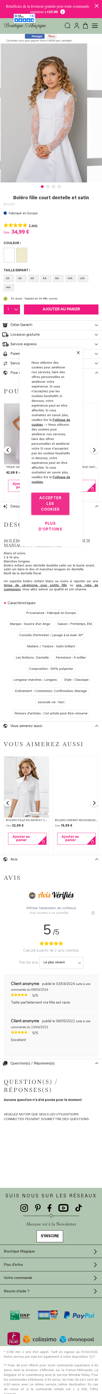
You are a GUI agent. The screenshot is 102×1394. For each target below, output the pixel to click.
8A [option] (57, 278)
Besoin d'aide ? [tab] (16, 1291)
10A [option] (69, 278)
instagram (24, 1208)
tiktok (78, 1208)
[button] (42, 186)
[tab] (51, 325)
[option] (9, 255)
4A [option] (32, 278)
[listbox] (51, 256)
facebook (50, 1208)
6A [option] (44, 278)
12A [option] (82, 278)
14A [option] (8, 287)
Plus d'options (50, 526)
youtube (63, 1208)
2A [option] (7, 278)
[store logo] (25, 25)
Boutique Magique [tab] (19, 1251)
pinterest (38, 1208)
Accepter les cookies (50, 504)
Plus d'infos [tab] (13, 1265)
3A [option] (20, 278)
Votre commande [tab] (18, 1278)
